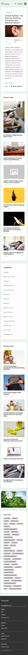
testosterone (17, 586)
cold (6, 523)
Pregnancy (7, 299)
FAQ (2, 612)
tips (5, 588)
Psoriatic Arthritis (8, 572)
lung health (7, 553)
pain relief (14, 564)
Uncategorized (8, 334)
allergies (15, 518)
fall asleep (7, 534)
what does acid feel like (15, 588)
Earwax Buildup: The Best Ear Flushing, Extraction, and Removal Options (14, 19)
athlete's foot (14, 521)
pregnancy (18, 567)
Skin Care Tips (8, 316)
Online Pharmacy (9, 290)
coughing (12, 523)
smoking (7, 580)
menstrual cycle (16, 559)
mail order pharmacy (17, 553)
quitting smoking (8, 577)
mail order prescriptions (10, 556)
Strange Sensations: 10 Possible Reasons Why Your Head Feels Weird (13, 415)
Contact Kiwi (5, 617)
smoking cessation (16, 580)
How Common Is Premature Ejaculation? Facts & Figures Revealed (12, 230)
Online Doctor (5, 636)
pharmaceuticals (8, 567)
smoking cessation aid (10, 583)
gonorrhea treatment (9, 540)
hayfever (7, 542)
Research (6, 303)
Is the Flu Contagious (9, 550)
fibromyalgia (16, 534)
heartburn (13, 545)
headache (14, 542)
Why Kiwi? (4, 628)
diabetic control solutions (10, 529)
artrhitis (6, 521)
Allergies (6, 272)
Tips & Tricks (7, 330)
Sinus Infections (8, 312)
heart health (7, 548)
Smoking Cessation (9, 321)
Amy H (8, 42)
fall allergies (15, 531)
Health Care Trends (9, 276)
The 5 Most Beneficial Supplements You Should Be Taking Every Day (14, 368)
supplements (8, 586)
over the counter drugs (10, 561)
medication (7, 559)
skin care (18, 577)
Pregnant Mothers (9, 569)
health (6, 545)
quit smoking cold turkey (10, 575)
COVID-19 (20, 523)
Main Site (4, 639)
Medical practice (8, 285)
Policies (3, 614)
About (3, 625)
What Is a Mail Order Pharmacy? (13, 459)
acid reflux (7, 518)
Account (20, 4)
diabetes (7, 526)
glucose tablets (8, 537)
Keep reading (9, 83)
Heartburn (7, 281)
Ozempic (7, 564)
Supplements (7, 325)
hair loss (19, 540)
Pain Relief (7, 294)
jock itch (19, 550)
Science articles (8, 308)
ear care (8, 12)
